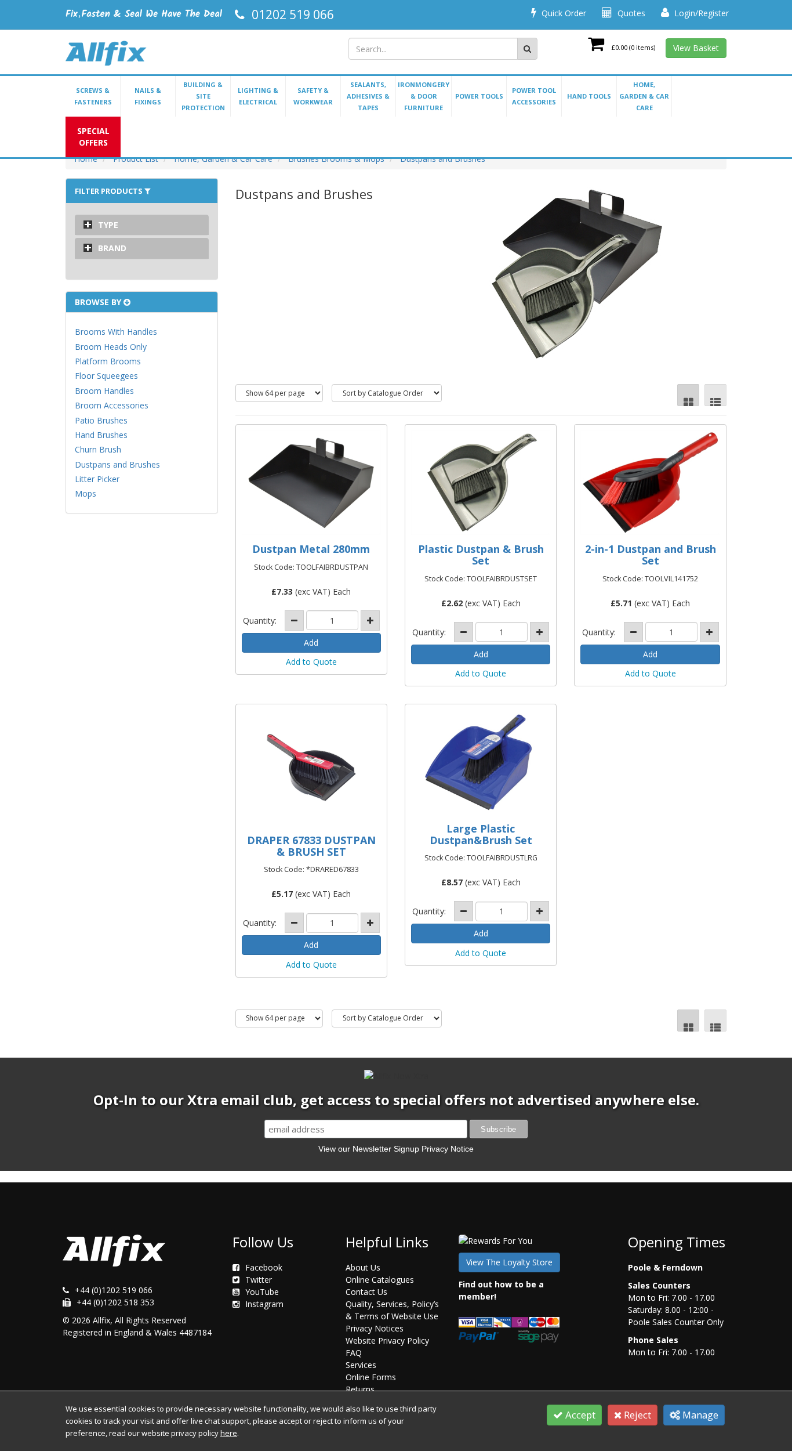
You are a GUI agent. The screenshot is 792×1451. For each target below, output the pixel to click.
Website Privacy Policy (387, 1340)
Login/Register (700, 13)
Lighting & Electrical (258, 96)
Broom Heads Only (111, 346)
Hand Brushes (101, 434)
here (228, 1433)
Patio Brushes (101, 420)
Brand (112, 248)
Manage (699, 1414)
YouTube (262, 1291)
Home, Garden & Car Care (644, 96)
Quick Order (562, 13)
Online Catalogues (380, 1279)
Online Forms (371, 1377)
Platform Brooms (108, 361)
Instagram (264, 1303)
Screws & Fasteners (93, 96)
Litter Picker (97, 478)
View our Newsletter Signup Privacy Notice (396, 1148)
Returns (360, 1389)
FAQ (354, 1352)
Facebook (263, 1267)
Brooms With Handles (116, 331)
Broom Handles (104, 390)
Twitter (258, 1279)
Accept (579, 1414)
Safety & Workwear (313, 96)
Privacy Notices (375, 1328)
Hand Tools (589, 96)
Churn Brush (98, 449)
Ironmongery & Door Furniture (423, 96)
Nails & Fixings (148, 96)
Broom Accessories (111, 405)
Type (108, 224)
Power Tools (479, 96)
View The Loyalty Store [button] (509, 1262)
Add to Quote (311, 661)
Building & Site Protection (203, 96)
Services (361, 1364)
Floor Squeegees (106, 375)
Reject (636, 1414)
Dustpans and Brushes (117, 464)
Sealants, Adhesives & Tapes (368, 96)
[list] (715, 395)
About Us (363, 1267)
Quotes (630, 13)
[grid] (688, 395)
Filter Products (109, 191)
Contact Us (366, 1291)
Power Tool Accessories (534, 96)
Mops (85, 493)
